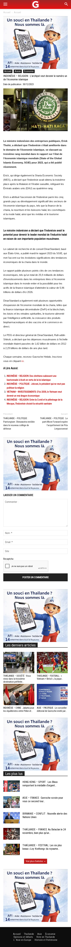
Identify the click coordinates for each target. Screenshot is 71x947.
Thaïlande (29, 933)
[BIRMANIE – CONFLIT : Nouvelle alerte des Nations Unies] (11, 817)
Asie (39, 933)
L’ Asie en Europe (22, 939)
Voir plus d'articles (34, 861)
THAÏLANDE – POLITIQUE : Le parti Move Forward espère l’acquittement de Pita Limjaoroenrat (54, 423)
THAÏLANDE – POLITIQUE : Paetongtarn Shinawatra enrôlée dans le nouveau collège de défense (19, 423)
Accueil (6, 12)
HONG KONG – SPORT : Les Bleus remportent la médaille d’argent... (40, 783)
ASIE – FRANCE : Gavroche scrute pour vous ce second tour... (42, 799)
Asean (18, 71)
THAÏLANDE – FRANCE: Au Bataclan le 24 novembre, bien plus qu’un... (44, 831)
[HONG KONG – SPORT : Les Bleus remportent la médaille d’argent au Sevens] (11, 786)
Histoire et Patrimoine (46, 939)
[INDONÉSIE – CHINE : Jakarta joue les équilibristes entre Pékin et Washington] (18, 694)
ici (22, 361)
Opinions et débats (23, 936)
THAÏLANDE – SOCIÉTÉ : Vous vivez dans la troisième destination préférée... (17, 678)
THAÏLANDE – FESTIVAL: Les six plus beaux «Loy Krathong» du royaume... (42, 847)
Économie (29, 71)
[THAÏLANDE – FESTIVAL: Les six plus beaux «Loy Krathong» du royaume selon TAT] (11, 849)
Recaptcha (8, 559)
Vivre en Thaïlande (45, 936)
